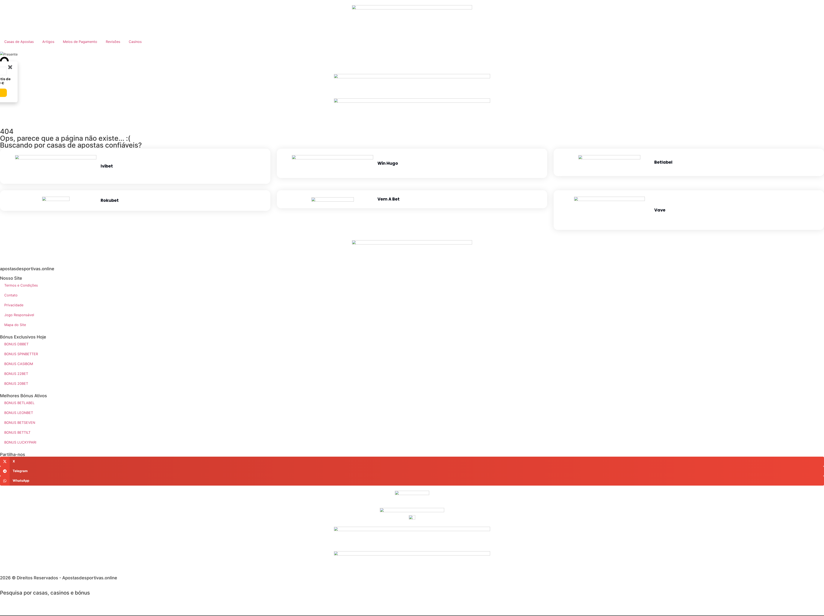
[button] (412, 461)
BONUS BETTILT (17, 432)
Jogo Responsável (19, 315)
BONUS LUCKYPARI (20, 442)
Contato (11, 295)
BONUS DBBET (16, 344)
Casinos (135, 41)
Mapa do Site (15, 325)
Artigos (48, 41)
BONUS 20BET (16, 383)
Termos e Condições (21, 285)
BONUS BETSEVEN (19, 422)
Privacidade (13, 305)
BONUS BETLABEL (19, 403)
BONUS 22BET (16, 373)
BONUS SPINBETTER (21, 354)
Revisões (113, 41)
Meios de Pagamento (80, 41)
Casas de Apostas (19, 41)
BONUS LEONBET (18, 413)
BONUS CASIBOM (18, 364)
